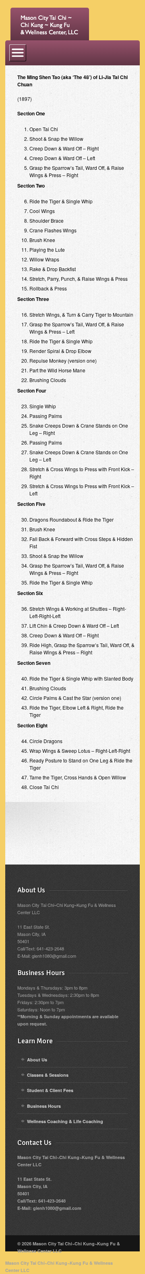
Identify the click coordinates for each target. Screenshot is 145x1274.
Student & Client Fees (50, 1090)
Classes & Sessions (47, 1075)
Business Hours (44, 1106)
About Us (37, 1060)
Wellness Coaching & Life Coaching (65, 1121)
